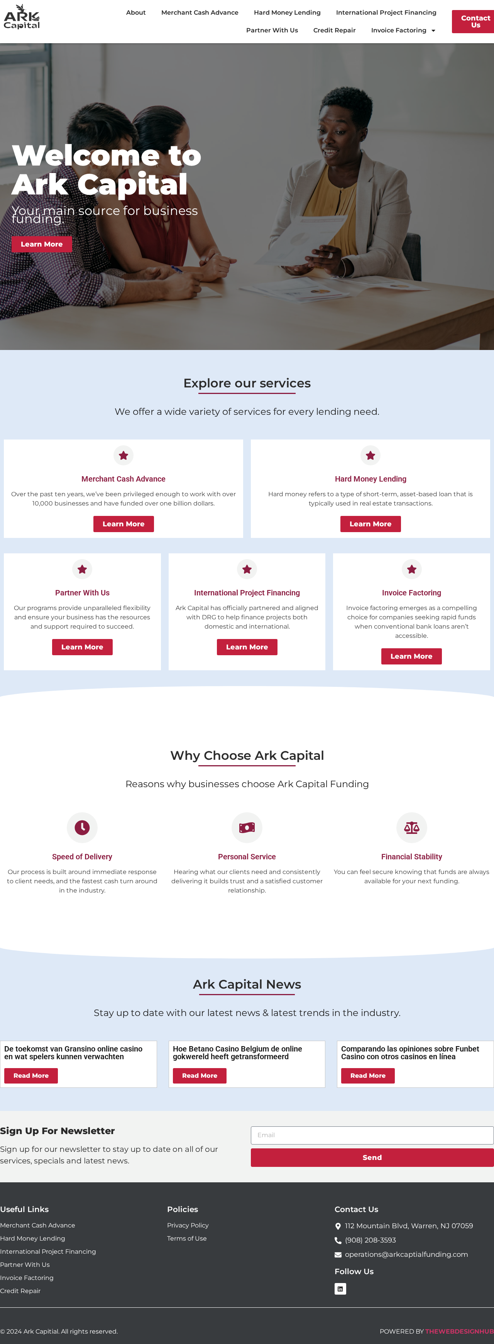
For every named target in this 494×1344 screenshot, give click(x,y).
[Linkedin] (340, 1289)
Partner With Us (272, 30)
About (136, 12)
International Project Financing (386, 12)
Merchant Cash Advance (200, 12)
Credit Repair (334, 30)
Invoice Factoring (398, 30)
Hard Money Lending (287, 12)
